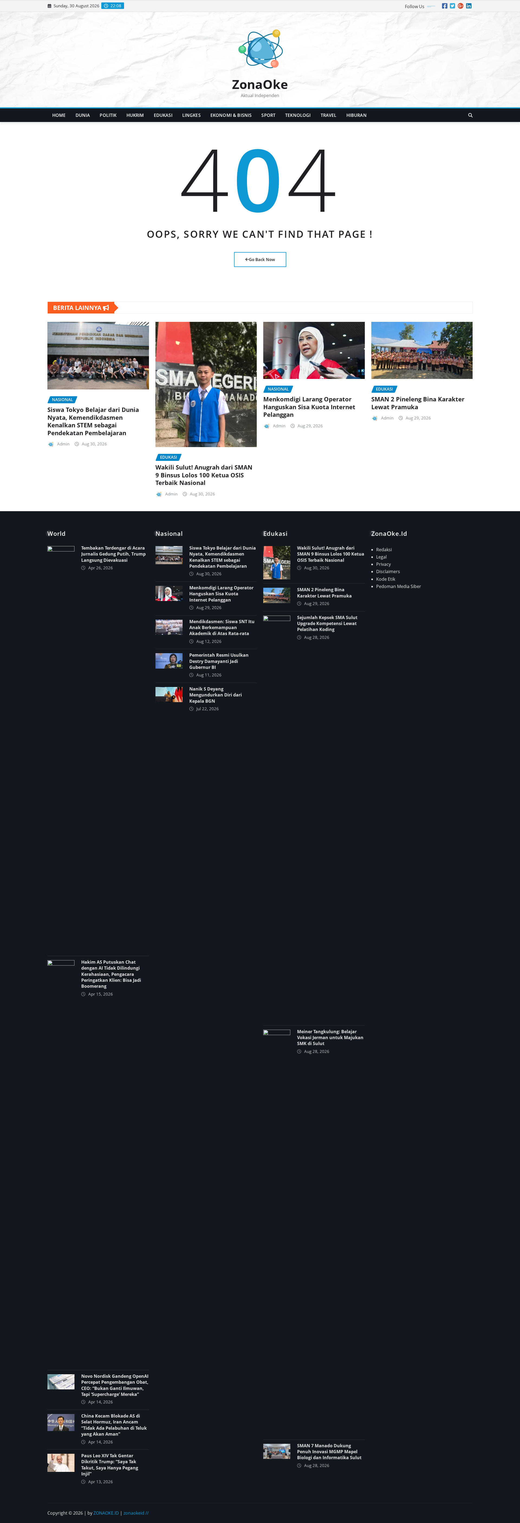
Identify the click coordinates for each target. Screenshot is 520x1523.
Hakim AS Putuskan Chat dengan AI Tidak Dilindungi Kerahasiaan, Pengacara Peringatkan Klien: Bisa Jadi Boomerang (111, 974)
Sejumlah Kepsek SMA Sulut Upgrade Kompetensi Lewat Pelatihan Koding (327, 624)
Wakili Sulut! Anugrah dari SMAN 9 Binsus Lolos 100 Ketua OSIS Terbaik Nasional (203, 475)
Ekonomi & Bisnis (231, 115)
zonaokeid (133, 1513)
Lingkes (191, 115)
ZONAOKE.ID (106, 1513)
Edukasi (163, 115)
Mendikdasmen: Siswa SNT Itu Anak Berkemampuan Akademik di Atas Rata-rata (222, 628)
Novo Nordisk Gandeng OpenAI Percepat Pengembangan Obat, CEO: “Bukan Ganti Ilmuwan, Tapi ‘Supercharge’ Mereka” (114, 1385)
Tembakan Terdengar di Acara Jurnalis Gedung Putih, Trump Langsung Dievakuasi (113, 554)
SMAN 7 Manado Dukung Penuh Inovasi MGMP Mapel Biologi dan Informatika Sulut (329, 1452)
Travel (329, 115)
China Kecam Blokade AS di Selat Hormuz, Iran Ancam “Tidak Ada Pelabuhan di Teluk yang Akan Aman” (114, 1425)
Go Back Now (262, 259)
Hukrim (135, 115)
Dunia (83, 115)
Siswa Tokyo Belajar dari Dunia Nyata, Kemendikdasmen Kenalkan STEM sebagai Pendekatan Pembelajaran (93, 421)
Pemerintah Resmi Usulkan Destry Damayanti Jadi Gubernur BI (219, 661)
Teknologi (298, 115)
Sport (268, 115)
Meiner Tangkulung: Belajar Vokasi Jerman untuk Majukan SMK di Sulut (330, 1038)
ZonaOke (260, 84)
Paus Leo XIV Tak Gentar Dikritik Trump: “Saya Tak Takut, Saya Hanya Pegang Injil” (109, 1465)
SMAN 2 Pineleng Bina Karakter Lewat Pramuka (417, 403)
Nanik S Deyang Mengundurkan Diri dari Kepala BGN (215, 695)
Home (59, 115)
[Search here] (470, 115)
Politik (108, 115)
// (147, 1513)
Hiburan (356, 115)
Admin (63, 444)
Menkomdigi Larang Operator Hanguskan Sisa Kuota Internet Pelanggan (309, 406)
